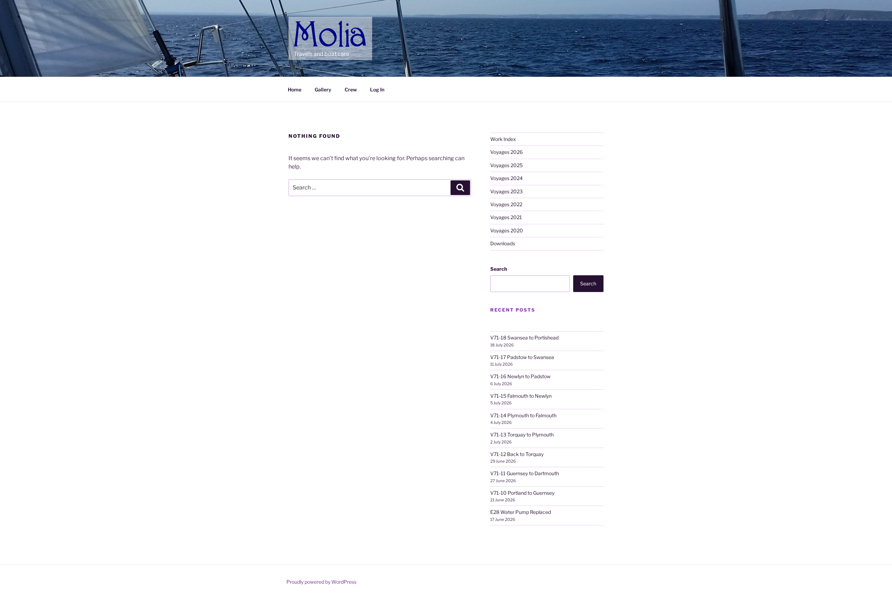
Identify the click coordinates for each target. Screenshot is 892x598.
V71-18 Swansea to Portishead (524, 338)
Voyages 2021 (506, 217)
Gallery (323, 89)
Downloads (502, 243)
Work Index (503, 139)
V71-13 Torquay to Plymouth (522, 435)
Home (294, 89)
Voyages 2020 (506, 230)
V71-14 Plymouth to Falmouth (523, 415)
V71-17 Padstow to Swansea (522, 357)
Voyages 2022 (506, 204)
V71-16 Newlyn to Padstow (520, 376)
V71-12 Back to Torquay (517, 454)
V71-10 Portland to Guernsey (522, 493)
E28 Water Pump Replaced (520, 512)
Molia (307, 24)
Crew (351, 89)
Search (498, 269)
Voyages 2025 (506, 165)
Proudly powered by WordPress (321, 582)
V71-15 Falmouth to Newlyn (521, 396)
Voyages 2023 (506, 191)
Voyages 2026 (506, 152)
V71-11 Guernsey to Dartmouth (524, 473)
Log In (377, 89)
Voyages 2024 (506, 178)
